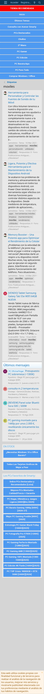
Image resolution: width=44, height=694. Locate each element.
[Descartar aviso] (42, 673)
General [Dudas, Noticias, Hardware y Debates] (23, 393)
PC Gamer (22, 51)
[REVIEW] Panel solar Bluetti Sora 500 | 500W (23, 404)
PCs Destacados (22, 33)
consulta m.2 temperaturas (23, 388)
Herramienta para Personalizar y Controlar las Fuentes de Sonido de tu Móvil (23, 97)
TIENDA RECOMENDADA (22, 8)
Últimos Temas (22, 20)
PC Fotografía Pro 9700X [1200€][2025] (22, 535)
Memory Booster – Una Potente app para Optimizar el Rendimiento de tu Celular (24, 238)
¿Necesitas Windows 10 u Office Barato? (22, 454)
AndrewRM (13, 337)
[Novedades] (34, 2)
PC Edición (22, 57)
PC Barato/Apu (22, 63)
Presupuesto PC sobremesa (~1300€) (23, 372)
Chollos (22, 39)
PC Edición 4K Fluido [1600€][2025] (22, 565)
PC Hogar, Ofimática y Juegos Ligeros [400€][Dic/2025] (22, 500)
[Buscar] (39, 2)
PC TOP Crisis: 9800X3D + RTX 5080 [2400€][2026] (22, 573)
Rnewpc (11, 391)
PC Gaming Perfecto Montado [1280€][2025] (22, 544)
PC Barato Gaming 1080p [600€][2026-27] (22, 509)
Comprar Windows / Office (22, 76)
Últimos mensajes (16, 365)
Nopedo (11, 409)
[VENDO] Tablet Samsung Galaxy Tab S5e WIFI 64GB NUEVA (22, 296)
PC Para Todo (22, 70)
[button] (6, 2)
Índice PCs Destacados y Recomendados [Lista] (22, 483)
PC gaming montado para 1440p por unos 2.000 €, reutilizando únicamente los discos (23, 425)
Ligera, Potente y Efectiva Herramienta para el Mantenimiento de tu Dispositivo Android (22, 168)
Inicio (22, 14)
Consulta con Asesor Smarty (22, 27)
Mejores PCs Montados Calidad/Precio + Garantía (22, 492)
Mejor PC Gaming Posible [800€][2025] (22, 518)
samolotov (12, 142)
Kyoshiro (12, 377)
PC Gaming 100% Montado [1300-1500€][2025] (22, 558)
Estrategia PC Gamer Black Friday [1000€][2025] (22, 526)
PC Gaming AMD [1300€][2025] (22, 551)
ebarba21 (12, 433)
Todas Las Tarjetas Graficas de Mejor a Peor (22, 466)
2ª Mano (22, 45)
